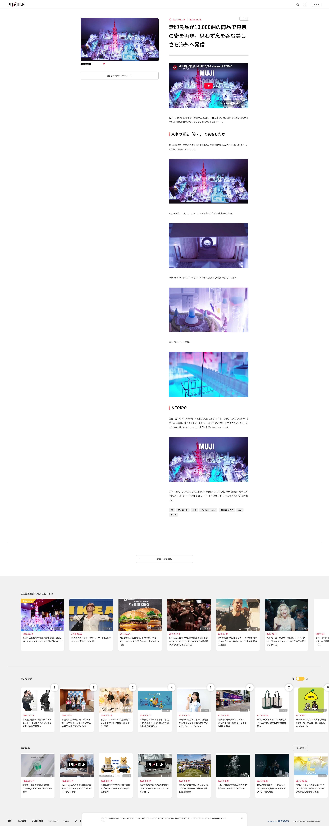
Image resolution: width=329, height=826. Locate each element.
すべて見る (301, 748)
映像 (194, 510)
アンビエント (183, 510)
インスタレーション (208, 510)
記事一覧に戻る (164, 559)
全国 (239, 510)
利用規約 (215, 818)
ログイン (316, 4)
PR (172, 510)
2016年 (173, 515)
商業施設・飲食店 (227, 510)
